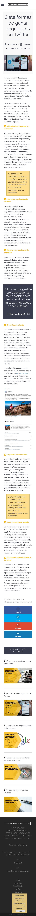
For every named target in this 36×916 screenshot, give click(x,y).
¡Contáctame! (17, 314)
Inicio (18, 880)
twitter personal (22, 373)
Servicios (18, 883)
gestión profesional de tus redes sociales (19, 293)
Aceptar (20, 911)
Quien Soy (18, 892)
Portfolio (18, 889)
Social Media (18, 886)
